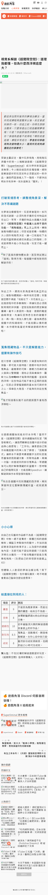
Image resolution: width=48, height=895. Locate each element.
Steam (20, 732)
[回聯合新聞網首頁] (2, 4)
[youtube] (38, 2)
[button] (46, 2)
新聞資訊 (26, 8)
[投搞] (34, 2)
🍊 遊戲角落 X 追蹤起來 (18, 705)
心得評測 (15, 8)
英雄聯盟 (13, 16)
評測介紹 (41, 732)
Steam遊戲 (36, 16)
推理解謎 (30, 732)
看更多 (24, 874)
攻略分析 (5, 8)
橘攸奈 (24, 16)
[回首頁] (8, 4)
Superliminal (8, 732)
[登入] (42, 2)
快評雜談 (36, 8)
